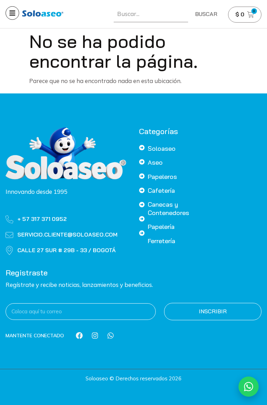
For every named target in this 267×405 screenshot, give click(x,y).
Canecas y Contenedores (168, 208)
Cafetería (161, 191)
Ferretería (161, 241)
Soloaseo (162, 148)
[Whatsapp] (111, 335)
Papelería (161, 227)
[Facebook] (79, 335)
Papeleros (162, 177)
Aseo (155, 162)
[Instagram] (95, 335)
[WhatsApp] (248, 387)
